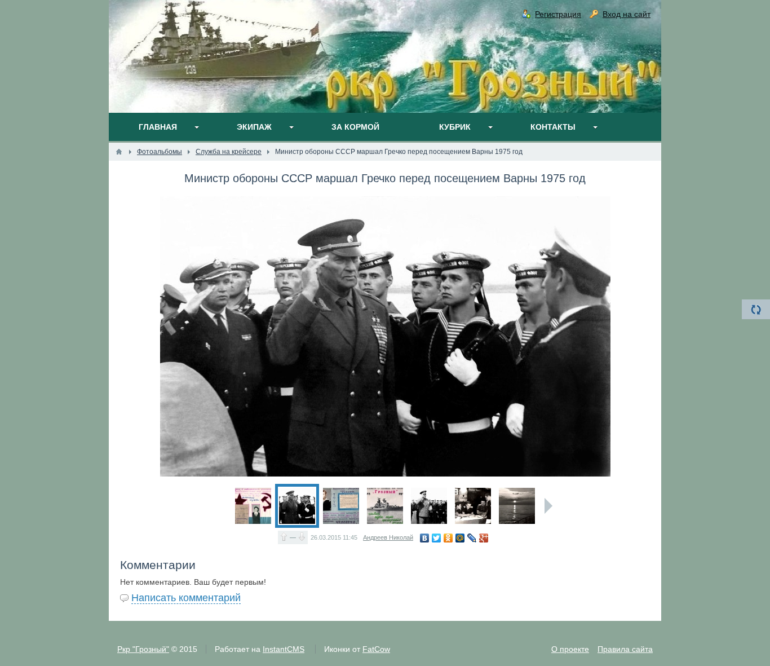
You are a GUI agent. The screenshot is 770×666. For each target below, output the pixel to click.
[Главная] (118, 152)
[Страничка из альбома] (253, 506)
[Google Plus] (484, 538)
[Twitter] (436, 538)
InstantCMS (283, 649)
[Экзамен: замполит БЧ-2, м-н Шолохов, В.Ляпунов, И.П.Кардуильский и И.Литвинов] (473, 506)
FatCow (376, 649)
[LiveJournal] (472, 538)
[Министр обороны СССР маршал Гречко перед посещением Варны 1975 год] (297, 506)
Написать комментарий (186, 597)
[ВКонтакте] (425, 538)
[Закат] (517, 506)
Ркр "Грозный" (143, 649)
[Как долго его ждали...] (341, 506)
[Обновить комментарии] (756, 309)
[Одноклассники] (448, 538)
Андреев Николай (388, 537)
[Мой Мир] (460, 538)
